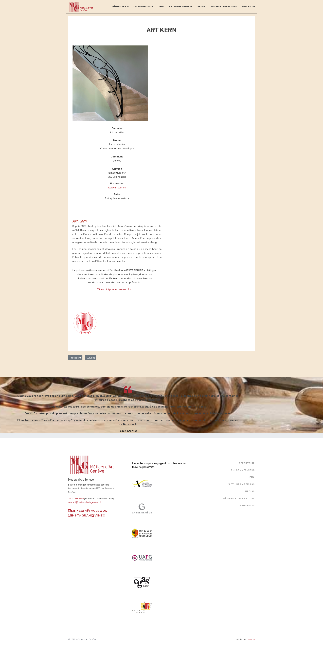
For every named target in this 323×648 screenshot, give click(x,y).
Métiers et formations (224, 6)
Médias (202, 6)
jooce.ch (251, 639)
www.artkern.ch (117, 187)
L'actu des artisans (180, 6)
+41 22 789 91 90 (76, 498)
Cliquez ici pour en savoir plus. (114, 289)
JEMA (161, 6)
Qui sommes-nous (143, 6)
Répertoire (119, 6)
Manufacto (248, 6)
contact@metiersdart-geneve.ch (84, 502)
